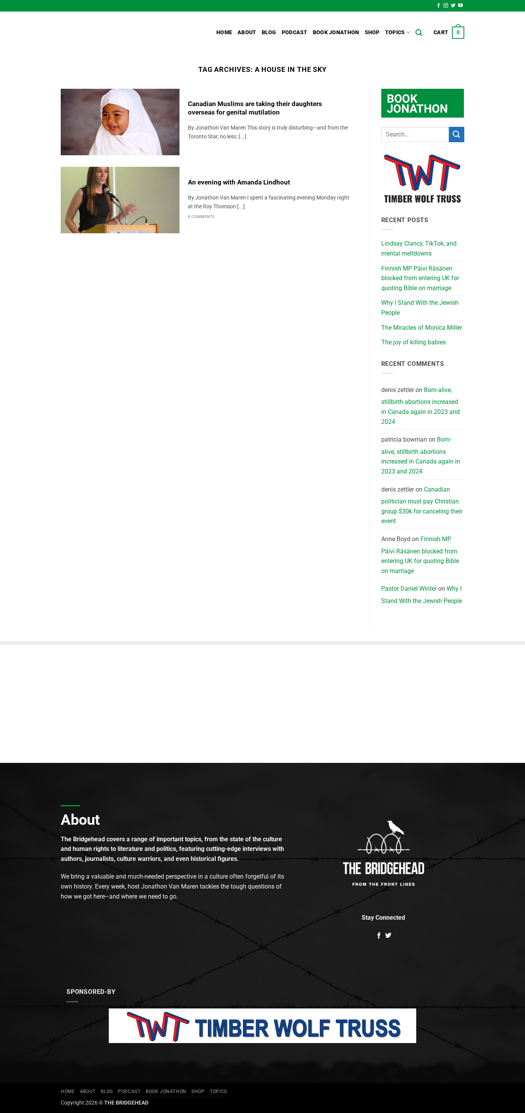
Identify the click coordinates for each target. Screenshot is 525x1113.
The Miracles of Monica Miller (421, 327)
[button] (449, 32)
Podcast (294, 32)
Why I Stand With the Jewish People (420, 307)
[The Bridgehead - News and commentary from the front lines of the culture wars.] (112, 33)
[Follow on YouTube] (460, 5)
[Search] (418, 33)
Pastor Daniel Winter (409, 588)
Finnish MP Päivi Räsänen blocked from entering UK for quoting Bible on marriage (420, 278)
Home (224, 32)
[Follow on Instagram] (446, 5)
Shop (372, 32)
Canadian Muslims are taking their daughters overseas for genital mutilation (255, 108)
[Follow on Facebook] (438, 5)
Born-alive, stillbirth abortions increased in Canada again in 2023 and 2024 (420, 405)
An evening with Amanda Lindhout (239, 182)
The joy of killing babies (413, 342)
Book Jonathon (336, 32)
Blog (269, 32)
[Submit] (456, 134)
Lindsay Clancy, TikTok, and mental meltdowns (419, 248)
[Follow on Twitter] (453, 5)
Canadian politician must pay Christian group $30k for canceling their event (421, 505)
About (247, 32)
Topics (395, 32)
